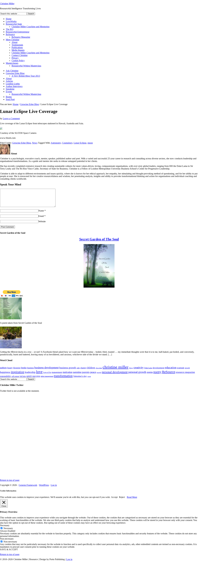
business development (46, 367)
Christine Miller (7, 3)
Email (41, 216)
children (91, 367)
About (14, 42)
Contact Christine (20, 55)
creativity (138, 367)
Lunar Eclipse (80, 143)
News (34, 143)
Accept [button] (114, 497)
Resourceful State (14, 24)
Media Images (18, 50)
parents (86, 372)
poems (150, 372)
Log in (54, 485)
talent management (47, 376)
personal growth (137, 372)
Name (41, 210)
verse (89, 376)
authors (3, 367)
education (170, 367)
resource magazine (185, 372)
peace (93, 372)
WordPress (44, 485)
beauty (10, 368)
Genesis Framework (28, 485)
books (24, 367)
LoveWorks (11, 21)
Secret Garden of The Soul (99, 239)
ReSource (10, 34)
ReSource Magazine (21, 37)
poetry (157, 372)
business (30, 368)
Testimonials (17, 45)
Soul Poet (10, 99)
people (99, 372)
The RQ (9, 29)
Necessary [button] (4, 525)
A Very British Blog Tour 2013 (26, 76)
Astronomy (56, 143)
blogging (16, 368)
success (36, 376)
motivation (67, 372)
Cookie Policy (18, 60)
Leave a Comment (11, 118)
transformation (63, 376)
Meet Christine (12, 39)
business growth (67, 367)
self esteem (15, 376)
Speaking (10, 89)
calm (78, 368)
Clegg (131, 368)
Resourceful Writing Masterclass (26, 66)
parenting (77, 372)
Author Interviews (14, 86)
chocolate (99, 368)
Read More (132, 497)
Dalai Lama (148, 368)
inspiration (17, 372)
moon (90, 143)
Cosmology (67, 143)
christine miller (115, 367)
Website (42, 221)
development (158, 368)
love (39, 371)
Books (9, 97)
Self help (23, 376)
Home (8, 19)
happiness (5, 372)
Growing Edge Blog (15, 73)
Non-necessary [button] (7, 538)
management (57, 372)
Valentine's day (80, 376)
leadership (30, 372)
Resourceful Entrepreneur (17, 32)
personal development (115, 372)
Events (9, 91)
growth (187, 368)
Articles (9, 81)
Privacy (15, 58)
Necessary (8, 528)
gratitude (180, 368)
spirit (29, 376)
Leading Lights (13, 83)
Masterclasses (12, 63)
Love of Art (47, 372)
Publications (17, 47)
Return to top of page (9, 480)
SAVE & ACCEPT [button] (9, 549)
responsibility (5, 376)
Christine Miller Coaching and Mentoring (30, 26)
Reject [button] (122, 497)
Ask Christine (12, 70)
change (83, 368)
